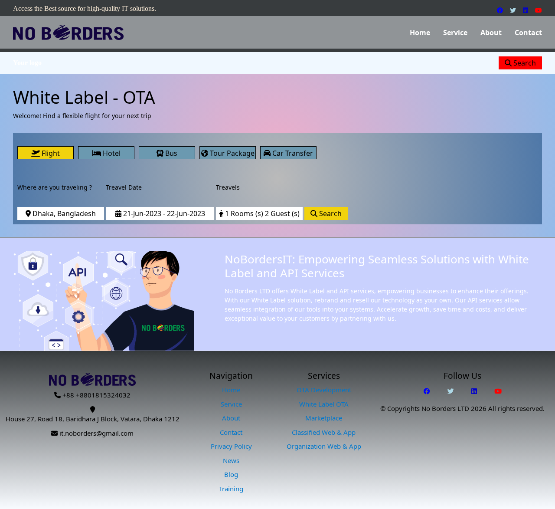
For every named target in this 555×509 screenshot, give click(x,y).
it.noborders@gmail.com (96, 433)
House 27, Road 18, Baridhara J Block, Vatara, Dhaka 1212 (93, 418)
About (491, 32)
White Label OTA (324, 404)
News (231, 460)
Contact (528, 32)
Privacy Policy (231, 446)
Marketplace (323, 418)
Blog (231, 474)
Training (231, 488)
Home (420, 32)
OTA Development (324, 389)
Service (455, 32)
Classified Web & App (324, 432)
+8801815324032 (103, 395)
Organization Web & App (324, 446)
